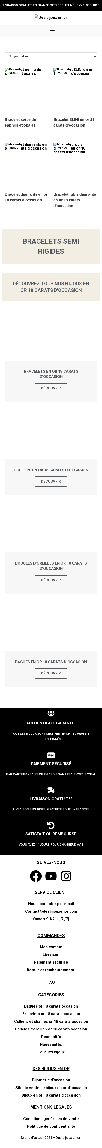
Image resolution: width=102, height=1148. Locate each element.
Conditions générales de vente (51, 1118)
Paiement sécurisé (51, 962)
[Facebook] (36, 876)
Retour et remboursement (51, 970)
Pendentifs (51, 1037)
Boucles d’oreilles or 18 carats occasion (51, 1029)
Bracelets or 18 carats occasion (51, 1014)
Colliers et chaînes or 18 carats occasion (51, 1021)
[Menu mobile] (52, 31)
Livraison (51, 954)
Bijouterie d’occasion (51, 1080)
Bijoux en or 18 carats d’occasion (51, 1095)
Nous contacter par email (51, 903)
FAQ (51, 982)
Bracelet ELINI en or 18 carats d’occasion (73, 122)
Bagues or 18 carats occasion (51, 1006)
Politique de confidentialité (51, 1126)
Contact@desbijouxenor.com (51, 911)
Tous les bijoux (51, 1052)
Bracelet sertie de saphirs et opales (20, 122)
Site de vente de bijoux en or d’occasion (51, 1087)
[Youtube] (51, 876)
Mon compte (51, 947)
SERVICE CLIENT (51, 892)
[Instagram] (66, 876)
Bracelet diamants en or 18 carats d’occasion (26, 197)
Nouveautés (51, 1044)
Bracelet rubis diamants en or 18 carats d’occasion (74, 200)
